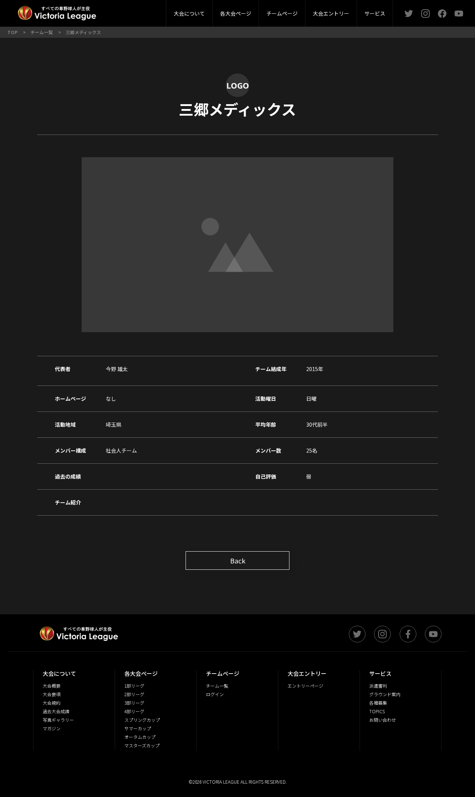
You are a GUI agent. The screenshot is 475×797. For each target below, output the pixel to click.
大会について (189, 13)
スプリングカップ (142, 720)
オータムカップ (139, 737)
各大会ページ (235, 13)
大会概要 (129, 10)
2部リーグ (107, 10)
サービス (374, 13)
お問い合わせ (382, 720)
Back (237, 560)
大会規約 (51, 703)
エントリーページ (305, 685)
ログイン (215, 694)
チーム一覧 (217, 685)
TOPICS (377, 711)
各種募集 (378, 703)
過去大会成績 (56, 711)
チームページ (282, 13)
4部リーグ (134, 711)
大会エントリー (331, 13)
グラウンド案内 (384, 694)
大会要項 (51, 694)
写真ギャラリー (58, 720)
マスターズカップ (142, 745)
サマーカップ (137, 728)
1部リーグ (134, 685)
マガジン (51, 728)
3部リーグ (149, 10)
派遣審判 (150, 10)
